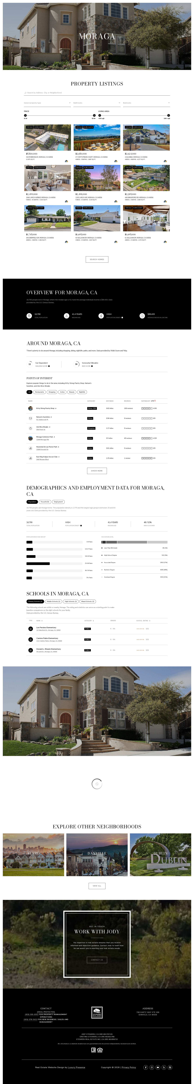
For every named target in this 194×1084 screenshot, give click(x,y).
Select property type (32, 103)
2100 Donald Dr (42, 449)
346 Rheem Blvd (42, 459)
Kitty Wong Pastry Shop (45, 408)
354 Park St (40, 430)
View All (97, 886)
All (30, 392)
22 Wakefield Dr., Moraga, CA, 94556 (48, 630)
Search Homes (97, 259)
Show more (97, 471)
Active (63, 392)
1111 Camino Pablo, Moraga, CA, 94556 (49, 641)
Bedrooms (127, 103)
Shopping (53, 392)
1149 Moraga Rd (42, 440)
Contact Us (97, 960)
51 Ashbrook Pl (42, 420)
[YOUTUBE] (158, 1067)
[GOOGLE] (170, 1067)
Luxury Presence (76, 1067)
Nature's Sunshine (43, 417)
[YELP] (164, 1067)
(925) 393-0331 (31, 1014)
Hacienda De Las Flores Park (46, 447)
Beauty (72, 392)
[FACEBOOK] (145, 1067)
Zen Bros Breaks (42, 427)
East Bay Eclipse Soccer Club (46, 457)
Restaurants (40, 392)
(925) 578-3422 (30, 1019)
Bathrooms (78, 103)
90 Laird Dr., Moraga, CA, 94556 (46, 652)
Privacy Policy (129, 1067)
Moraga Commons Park (44, 437)
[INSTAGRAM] (152, 1067)
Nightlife (83, 392)
